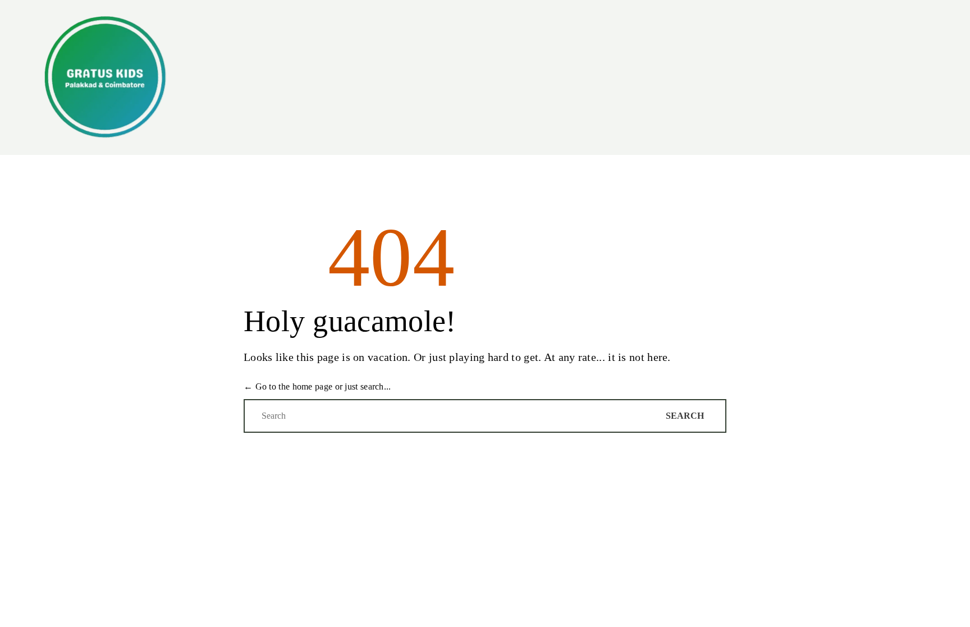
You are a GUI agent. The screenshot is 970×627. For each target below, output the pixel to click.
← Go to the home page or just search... (317, 386)
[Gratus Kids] (105, 77)
